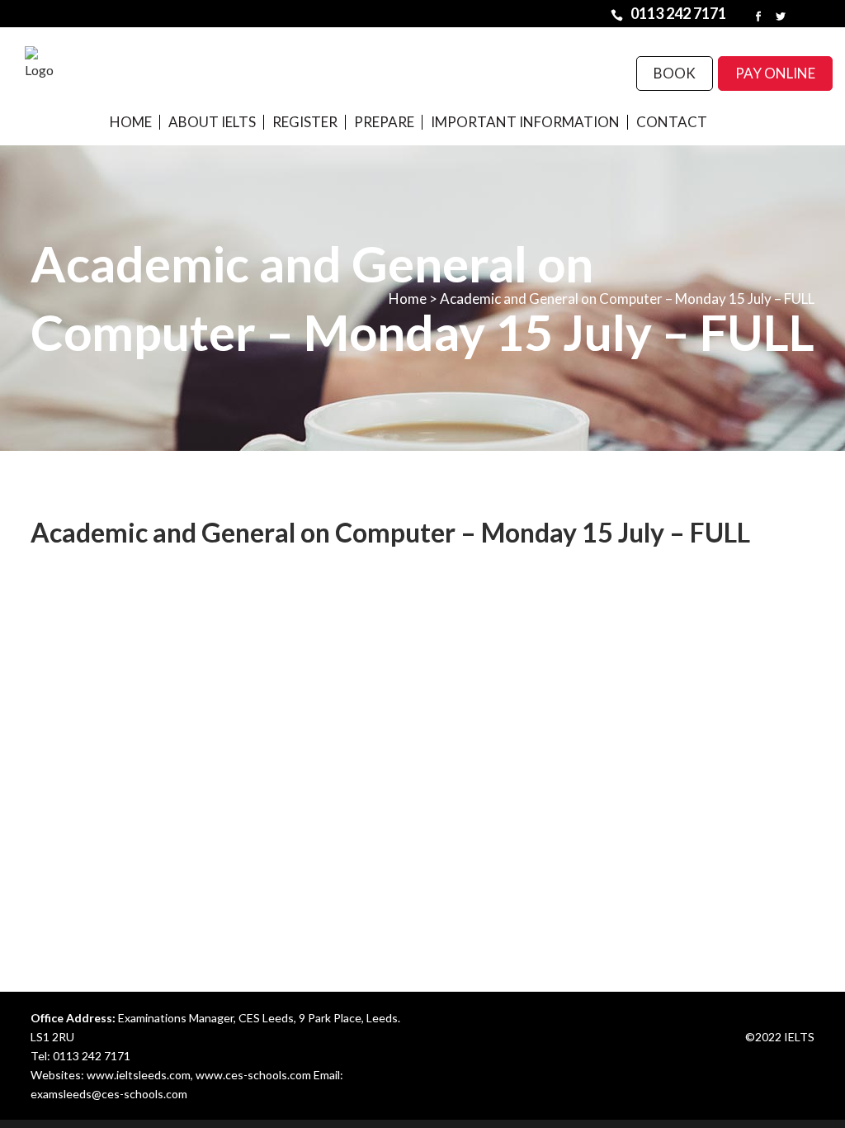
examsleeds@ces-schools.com (109, 1094)
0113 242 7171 (91, 1056)
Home (408, 298)
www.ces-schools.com (253, 1075)
